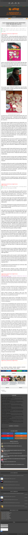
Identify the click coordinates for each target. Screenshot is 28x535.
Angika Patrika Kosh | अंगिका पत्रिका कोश (6, 408)
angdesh (2, 368)
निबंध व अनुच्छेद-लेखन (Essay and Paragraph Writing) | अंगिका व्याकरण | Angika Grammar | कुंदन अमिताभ (12, 419)
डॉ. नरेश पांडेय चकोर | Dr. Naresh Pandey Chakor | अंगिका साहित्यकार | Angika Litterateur (11, 422)
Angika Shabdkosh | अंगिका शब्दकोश (6, 411)
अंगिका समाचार (18, 368)
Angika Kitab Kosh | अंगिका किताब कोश (6, 399)
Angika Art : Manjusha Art (4, 454)
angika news (8, 368)
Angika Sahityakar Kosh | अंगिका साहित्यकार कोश (7, 421)
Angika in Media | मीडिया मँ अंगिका (5, 514)
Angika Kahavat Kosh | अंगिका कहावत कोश (7, 417)
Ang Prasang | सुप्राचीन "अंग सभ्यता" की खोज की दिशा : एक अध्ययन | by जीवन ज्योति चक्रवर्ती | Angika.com (14, 464)
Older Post (20, 387)
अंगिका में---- (3, 397)
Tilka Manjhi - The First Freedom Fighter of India (10, 461)
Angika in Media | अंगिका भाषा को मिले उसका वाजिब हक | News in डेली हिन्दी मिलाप (10, 402)
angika (5, 368)
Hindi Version (9, 33)
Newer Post (7, 387)
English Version (15, 33)
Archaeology (11, 368)
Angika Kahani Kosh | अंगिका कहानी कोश (6, 404)
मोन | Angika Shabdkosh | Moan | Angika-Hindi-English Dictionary (9, 412)
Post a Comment (4, 391)
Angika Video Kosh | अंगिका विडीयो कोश (6, 414)
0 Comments (26, 494)
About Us (16, 3)
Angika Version (4, 33)
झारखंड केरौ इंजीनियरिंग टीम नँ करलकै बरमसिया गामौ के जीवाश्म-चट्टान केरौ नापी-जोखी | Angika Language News (21, 383)
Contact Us (12, 3)
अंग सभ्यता (15, 368)
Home (9, 3)
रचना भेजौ (18, 3)
